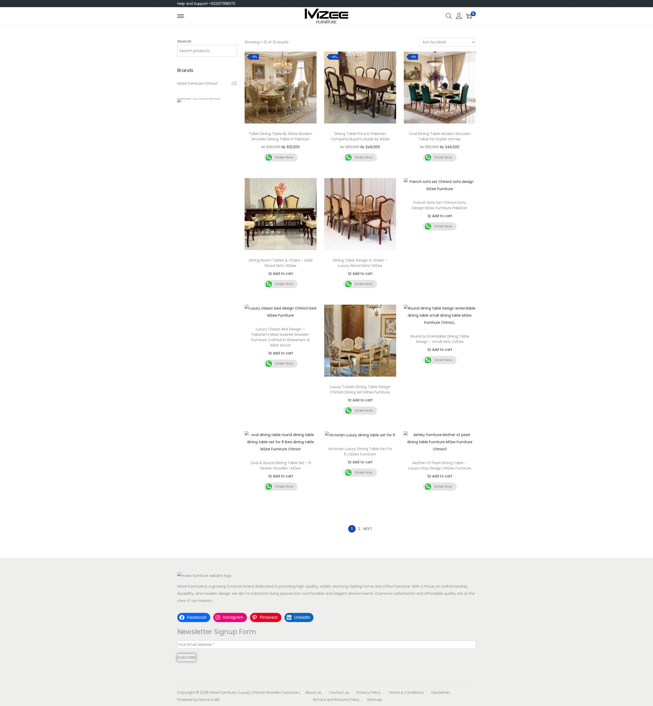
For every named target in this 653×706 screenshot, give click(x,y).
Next (367, 528)
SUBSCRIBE (186, 657)
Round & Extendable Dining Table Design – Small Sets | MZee (439, 339)
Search (184, 41)
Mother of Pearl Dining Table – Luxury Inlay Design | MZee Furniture (439, 465)
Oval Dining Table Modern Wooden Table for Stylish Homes (440, 136)
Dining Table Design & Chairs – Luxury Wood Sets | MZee (360, 263)
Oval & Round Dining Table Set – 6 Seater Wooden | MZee (280, 465)
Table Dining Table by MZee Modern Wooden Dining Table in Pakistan (280, 136)
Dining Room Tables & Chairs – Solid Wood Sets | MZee (280, 263)
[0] (469, 16)
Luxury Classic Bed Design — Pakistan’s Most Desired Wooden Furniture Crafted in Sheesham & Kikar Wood (280, 337)
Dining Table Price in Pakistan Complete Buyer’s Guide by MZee (360, 136)
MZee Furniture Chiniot (197, 83)
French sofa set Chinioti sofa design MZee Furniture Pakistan (439, 205)
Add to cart (283, 273)
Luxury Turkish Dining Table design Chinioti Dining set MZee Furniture (360, 389)
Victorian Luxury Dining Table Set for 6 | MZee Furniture (360, 451)
